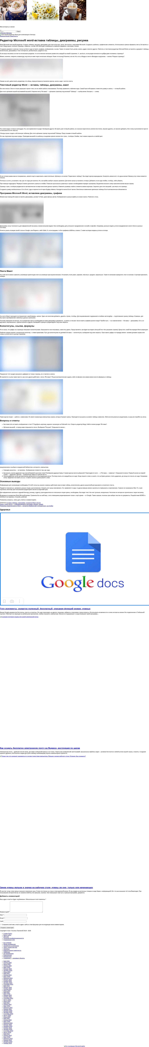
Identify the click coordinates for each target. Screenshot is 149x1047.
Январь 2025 (7, 969)
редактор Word (31, 503)
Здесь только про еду (10, 947)
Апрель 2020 (7, 1020)
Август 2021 (7, 1000)
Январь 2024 (7, 979)
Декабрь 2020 (7, 1010)
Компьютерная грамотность (9, 36)
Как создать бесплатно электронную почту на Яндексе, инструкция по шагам (40, 748)
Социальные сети (9, 940)
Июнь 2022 (6, 990)
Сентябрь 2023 (8, 984)
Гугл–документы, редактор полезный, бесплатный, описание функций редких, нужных (45, 608)
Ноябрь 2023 (7, 981)
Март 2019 (6, 1037)
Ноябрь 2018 (7, 1043)
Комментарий (5, 912)
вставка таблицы (12, 503)
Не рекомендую (8, 953)
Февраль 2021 (8, 1007)
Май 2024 (6, 973)
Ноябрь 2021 (7, 997)
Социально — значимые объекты (14, 958)
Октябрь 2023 (7, 983)
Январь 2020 (7, 1024)
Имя (2, 915)
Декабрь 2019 (7, 1026)
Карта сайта (7, 935)
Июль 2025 (6, 964)
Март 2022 (6, 993)
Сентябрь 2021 (8, 998)
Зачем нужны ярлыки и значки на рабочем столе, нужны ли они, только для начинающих (46, 887)
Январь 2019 (7, 1040)
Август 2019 (7, 1032)
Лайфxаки (6, 952)
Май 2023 (6, 986)
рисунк (38, 503)
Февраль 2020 (8, 1023)
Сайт (1, 921)
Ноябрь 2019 (7, 1027)
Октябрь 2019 (7, 1029)
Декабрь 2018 (7, 1041)
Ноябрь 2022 (7, 989)
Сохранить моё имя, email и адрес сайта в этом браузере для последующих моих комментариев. (33, 924)
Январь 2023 (7, 987)
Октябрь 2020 (7, 1012)
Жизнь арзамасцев (9, 944)
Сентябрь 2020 (8, 1014)
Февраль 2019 (8, 1038)
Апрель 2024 (7, 975)
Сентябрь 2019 (8, 1031)
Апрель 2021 (7, 1004)
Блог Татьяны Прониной (8, 24)
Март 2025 (6, 967)
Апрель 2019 (7, 1035)
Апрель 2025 (7, 966)
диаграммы (21, 503)
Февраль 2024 (8, 978)
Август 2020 (7, 1015)
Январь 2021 (7, 1009)
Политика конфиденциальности (13, 938)
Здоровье (6, 949)
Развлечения (7, 955)
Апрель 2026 (7, 962)
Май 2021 (6, 1003)
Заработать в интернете (11, 946)
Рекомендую (7, 956)
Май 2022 (6, 992)
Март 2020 (6, 1021)
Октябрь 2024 (7, 970)
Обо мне (6, 936)
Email (2, 918)
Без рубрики (7, 942)
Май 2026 (6, 961)
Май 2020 (6, 1018)
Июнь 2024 (6, 972)
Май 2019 (6, 1034)
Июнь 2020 (6, 1017)
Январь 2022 (7, 995)
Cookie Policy (7, 933)
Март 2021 (6, 1006)
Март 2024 (6, 976)
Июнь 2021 (6, 1001)
